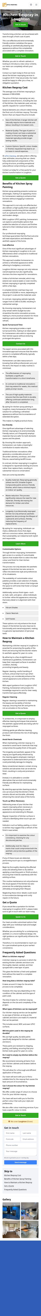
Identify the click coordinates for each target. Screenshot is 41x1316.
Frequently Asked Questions (15, 1189)
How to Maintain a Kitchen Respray (18, 1182)
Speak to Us (20, 917)
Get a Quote (20, 178)
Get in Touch (20, 56)
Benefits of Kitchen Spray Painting (17, 1179)
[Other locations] (31, 5)
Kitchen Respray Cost (12, 1175)
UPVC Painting (10, 156)
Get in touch (20, 24)
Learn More (20, 544)
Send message (20, 1162)
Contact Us (20, 344)
